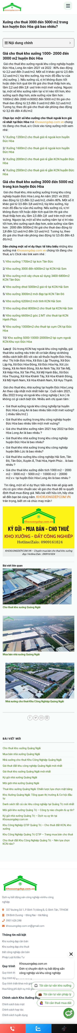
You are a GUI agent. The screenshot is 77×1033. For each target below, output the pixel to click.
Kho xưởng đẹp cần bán (15, 941)
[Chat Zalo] (39, 1028)
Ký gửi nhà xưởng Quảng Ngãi (20, 777)
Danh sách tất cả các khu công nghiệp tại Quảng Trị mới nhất (38, 804)
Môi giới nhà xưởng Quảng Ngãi (21, 783)
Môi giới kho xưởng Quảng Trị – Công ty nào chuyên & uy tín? (38, 810)
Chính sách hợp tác (12, 1009)
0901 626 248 (13, 920)
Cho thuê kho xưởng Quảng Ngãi (21, 607)
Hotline (13, 1028)
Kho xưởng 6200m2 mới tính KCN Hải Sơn (33, 301)
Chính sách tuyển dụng (15, 1015)
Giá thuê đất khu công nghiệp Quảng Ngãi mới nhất (32, 765)
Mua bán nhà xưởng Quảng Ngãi (21, 654)
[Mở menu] (68, 6)
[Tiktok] (64, 1028)
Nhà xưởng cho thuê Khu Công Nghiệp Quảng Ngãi (34, 701)
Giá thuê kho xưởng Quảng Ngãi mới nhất (27, 771)
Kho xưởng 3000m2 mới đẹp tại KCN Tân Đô (35, 294)
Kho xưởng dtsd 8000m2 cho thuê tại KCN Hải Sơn (39, 308)
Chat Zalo (38, 1028)
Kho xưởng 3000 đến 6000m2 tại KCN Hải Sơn (36, 268)
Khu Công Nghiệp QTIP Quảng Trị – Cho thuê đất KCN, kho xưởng (37, 827)
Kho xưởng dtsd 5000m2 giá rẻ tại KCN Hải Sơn (37, 287)
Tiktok (64, 1028)
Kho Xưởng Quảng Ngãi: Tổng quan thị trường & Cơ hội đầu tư (37, 796)
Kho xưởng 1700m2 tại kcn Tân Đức (29, 261)
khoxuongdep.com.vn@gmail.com (25, 925)
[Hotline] (13, 1028)
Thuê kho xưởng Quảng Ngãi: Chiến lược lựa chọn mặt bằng (37, 789)
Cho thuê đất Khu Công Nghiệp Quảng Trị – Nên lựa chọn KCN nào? (36, 842)
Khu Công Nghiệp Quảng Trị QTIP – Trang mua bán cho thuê (38, 834)
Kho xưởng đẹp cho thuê (15, 946)
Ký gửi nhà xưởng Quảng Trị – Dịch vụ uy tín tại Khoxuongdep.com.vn (30, 817)
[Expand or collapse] (70, 43)
